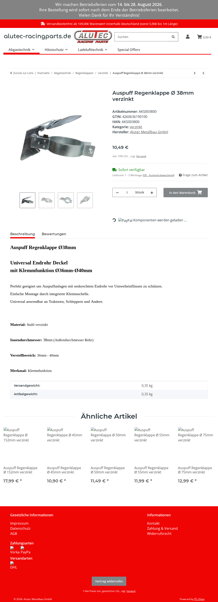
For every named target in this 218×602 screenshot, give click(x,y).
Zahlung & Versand (162, 528)
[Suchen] (173, 36)
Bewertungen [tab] (54, 234)
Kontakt (153, 523)
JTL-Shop (199, 599)
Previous (10, 458)
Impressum (19, 523)
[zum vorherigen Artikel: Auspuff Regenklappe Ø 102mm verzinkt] (203, 73)
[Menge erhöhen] (151, 192)
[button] (188, 37)
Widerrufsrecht (159, 533)
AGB (13, 533)
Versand (141, 156)
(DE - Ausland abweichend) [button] (158, 175)
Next (207, 458)
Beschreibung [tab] (22, 234)
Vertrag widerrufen (109, 581)
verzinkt (136, 127)
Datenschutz (20, 528)
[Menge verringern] (117, 192)
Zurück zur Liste (23, 73)
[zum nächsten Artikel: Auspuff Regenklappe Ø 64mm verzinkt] (194, 73)
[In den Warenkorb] (13, 87)
